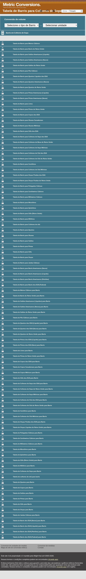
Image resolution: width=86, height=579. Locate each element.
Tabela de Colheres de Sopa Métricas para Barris (30, 394)
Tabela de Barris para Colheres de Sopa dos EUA (30, 137)
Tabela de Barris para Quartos (23, 230)
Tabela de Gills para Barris (22, 504)
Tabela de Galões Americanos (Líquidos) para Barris (31, 301)
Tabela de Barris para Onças (23, 257)
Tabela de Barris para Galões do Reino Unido (29, 65)
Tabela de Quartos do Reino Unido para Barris (29, 334)
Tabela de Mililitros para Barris (24, 466)
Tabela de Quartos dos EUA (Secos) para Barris (30, 328)
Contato (41, 548)
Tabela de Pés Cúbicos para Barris (25, 318)
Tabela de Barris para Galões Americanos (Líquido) (31, 54)
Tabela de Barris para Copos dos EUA (26, 115)
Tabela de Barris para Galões (23, 241)
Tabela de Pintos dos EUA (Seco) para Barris (29, 345)
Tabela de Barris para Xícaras (23, 235)
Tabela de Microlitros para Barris (24, 449)
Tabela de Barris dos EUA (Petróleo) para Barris (30, 531)
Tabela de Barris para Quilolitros (24, 208)
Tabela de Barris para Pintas (23, 246)
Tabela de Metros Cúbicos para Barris (26, 290)
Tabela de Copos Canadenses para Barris (27, 367)
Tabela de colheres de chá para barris (26, 477)
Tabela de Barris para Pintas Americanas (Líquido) (31, 93)
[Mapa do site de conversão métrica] (47, 11)
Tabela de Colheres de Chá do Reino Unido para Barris (32, 405)
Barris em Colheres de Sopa (17, 33)
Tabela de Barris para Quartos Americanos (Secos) (31, 82)
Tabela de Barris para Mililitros (24, 219)
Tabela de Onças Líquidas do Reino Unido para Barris (32, 427)
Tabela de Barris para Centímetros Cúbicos (28, 191)
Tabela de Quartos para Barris (23, 482)
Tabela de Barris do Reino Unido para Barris (28, 296)
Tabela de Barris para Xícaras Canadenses (28, 120)
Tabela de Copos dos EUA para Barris (26, 361)
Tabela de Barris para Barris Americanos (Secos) (30, 268)
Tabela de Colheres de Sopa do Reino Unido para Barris (33, 389)
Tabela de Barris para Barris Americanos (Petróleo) (31, 279)
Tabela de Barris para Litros (23, 104)
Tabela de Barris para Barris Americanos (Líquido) (30, 274)
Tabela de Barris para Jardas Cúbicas (26, 263)
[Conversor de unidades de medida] (41, 11)
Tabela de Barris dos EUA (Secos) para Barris (29, 520)
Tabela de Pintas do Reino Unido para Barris (29, 356)
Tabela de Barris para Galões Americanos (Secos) (30, 60)
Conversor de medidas (46, 546)
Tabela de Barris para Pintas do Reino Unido (29, 109)
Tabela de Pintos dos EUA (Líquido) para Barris (30, 339)
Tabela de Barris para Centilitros (24, 164)
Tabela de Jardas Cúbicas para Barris (26, 515)
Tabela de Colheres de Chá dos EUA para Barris (30, 400)
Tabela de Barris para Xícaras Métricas (26, 126)
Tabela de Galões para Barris (23, 493)
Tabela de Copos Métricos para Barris (26, 372)
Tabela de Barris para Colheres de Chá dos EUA (30, 153)
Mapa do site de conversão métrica (14, 548)
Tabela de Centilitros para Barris (24, 411)
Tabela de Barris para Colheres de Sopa (14, 7)
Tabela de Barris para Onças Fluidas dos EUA (29, 175)
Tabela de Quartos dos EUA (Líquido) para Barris (30, 323)
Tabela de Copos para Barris (23, 488)
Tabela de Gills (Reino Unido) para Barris (27, 460)
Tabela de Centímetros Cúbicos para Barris (28, 438)
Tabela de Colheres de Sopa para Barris (27, 471)
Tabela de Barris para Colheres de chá (26, 224)
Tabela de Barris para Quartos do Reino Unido (29, 87)
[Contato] (54, 11)
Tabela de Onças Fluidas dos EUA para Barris (29, 422)
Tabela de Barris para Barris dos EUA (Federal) (29, 285)
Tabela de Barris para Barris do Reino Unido (28, 49)
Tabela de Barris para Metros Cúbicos (26, 43)
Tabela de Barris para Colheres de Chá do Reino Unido (32, 158)
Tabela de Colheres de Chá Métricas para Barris (30, 416)
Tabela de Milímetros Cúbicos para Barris (27, 444)
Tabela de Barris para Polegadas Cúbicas (27, 186)
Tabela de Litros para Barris (23, 350)
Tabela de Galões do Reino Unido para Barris (29, 312)
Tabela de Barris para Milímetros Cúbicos (27, 197)
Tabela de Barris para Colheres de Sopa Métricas (30, 147)
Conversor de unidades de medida (14, 546)
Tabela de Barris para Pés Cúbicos (25, 71)
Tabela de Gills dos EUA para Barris (25, 378)
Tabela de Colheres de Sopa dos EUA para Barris (30, 383)
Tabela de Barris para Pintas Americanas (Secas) (30, 98)
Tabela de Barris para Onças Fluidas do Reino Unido (31, 180)
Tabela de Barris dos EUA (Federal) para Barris (29, 537)
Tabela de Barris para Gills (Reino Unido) (27, 213)
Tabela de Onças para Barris (23, 509)
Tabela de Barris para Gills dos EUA (25, 131)
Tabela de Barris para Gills (22, 252)
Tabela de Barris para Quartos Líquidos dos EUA (30, 76)
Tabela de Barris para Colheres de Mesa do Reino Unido (33, 142)
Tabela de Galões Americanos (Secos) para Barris (30, 307)
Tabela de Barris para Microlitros (24, 202)
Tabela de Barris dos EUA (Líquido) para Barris (29, 526)
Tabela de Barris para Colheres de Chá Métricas (30, 169)
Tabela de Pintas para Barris (23, 498)
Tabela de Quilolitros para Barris (24, 455)
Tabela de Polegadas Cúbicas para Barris (27, 433)
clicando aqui (53, 559)
